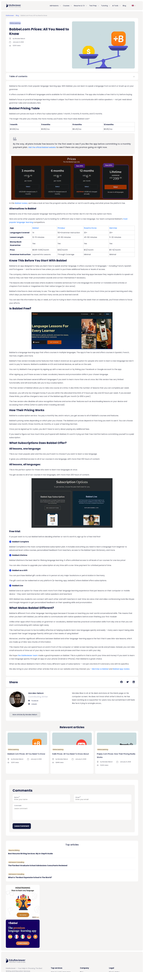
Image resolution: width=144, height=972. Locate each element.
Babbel (35, 228)
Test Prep (93, 6)
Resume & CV (79, 6)
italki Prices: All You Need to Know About (70, 754)
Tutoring (104, 6)
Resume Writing (14, 850)
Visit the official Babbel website (42, 147)
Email (78, 797)
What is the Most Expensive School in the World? (30, 877)
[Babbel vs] (23, 933)
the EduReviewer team (28, 655)
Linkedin (34, 704)
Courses (66, 6)
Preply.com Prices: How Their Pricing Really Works (116, 755)
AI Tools (115, 6)
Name (17, 797)
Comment (17, 805)
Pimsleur (61, 228)
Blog (124, 6)
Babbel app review (121, 669)
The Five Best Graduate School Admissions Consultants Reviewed (37, 865)
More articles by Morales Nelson (25, 714)
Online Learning (15, 23)
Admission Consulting (16, 862)
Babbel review (21, 203)
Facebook (34, 701)
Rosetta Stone (90, 228)
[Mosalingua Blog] (23, 901)
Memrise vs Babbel (100, 669)
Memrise (113, 228)
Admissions (54, 6)
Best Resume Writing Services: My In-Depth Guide (30, 853)
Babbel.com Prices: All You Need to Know (26, 754)
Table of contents (18, 76)
